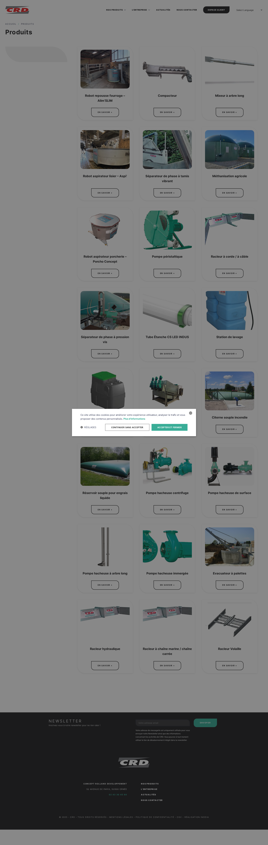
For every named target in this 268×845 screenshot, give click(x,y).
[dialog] (134, 422)
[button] (88, 427)
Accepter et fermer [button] (169, 427)
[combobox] (190, 413)
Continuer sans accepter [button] (127, 427)
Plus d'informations (134, 418)
